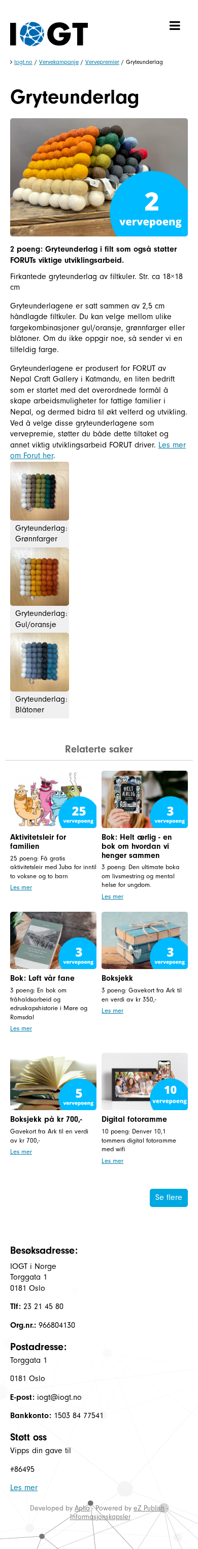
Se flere (168, 1197)
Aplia (82, 1508)
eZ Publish (149, 1508)
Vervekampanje (59, 61)
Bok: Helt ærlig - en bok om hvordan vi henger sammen (137, 846)
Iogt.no (23, 61)
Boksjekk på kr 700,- (46, 1119)
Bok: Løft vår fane (42, 978)
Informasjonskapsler (100, 1516)
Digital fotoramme (134, 1119)
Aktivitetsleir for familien (38, 842)
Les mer (21, 887)
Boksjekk (117, 978)
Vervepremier (102, 61)
